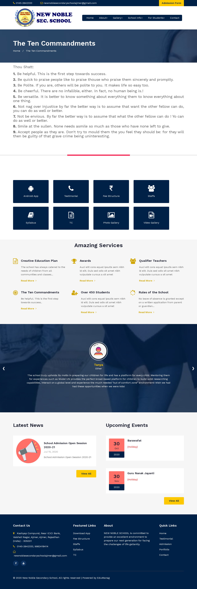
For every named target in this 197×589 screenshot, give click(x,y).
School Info (134, 17)
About (102, 17)
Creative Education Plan (39, 261)
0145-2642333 (24, 3)
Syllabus (78, 549)
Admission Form (171, 3)
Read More (28, 280)
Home (90, 17)
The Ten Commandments (40, 292)
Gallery (117, 17)
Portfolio (164, 549)
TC (74, 554)
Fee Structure (81, 538)
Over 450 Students (95, 292)
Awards (85, 261)
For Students (155, 17)
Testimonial (166, 538)
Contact (174, 17)
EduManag (103, 577)
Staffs (76, 544)
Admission (165, 544)
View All (86, 473)
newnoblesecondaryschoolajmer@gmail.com (70, 3)
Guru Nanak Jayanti (140, 473)
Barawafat (134, 440)
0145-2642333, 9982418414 (32, 546)
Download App (81, 533)
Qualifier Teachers (153, 261)
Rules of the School (153, 292)
